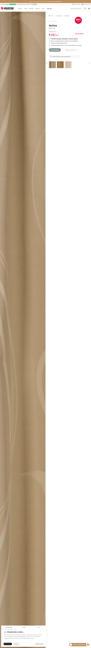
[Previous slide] (47, 63)
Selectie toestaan (39, 644)
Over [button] (39, 627)
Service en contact (86, 4)
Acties (43, 8)
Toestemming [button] (9, 627)
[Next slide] (89, 63)
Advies (25, 8)
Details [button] (23, 627)
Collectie (20, 8)
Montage (31, 8)
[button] (45, 1)
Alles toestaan (8, 644)
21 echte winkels (77, 4)
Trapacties (49, 8)
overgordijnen (59, 15)
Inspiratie (37, 8)
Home (52, 15)
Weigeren (16, 644)
